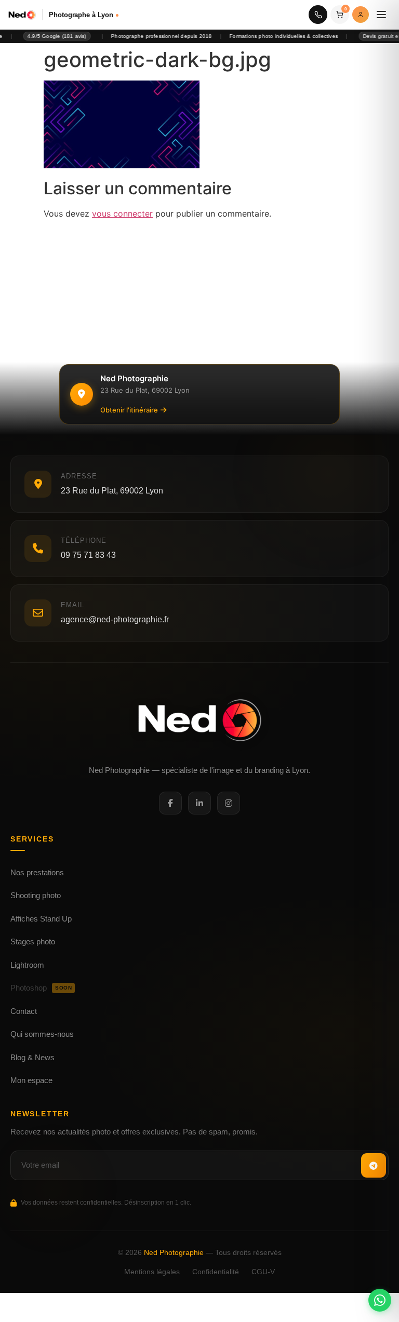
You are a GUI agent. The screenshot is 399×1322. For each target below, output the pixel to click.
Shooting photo (35, 895)
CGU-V (263, 1271)
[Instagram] (228, 803)
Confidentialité (215, 1271)
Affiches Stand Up (41, 918)
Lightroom (27, 964)
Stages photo (32, 941)
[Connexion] (360, 14)
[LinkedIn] (199, 803)
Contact (23, 1011)
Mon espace (31, 1080)
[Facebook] (170, 803)
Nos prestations (37, 872)
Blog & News (32, 1057)
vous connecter (122, 213)
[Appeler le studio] (318, 14)
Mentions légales (152, 1271)
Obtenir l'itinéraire (129, 410)
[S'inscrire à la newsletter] (373, 1165)
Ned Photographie (174, 1252)
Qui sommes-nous (42, 1034)
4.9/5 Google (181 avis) (46, 36)
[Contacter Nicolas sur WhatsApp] (379, 1300)
